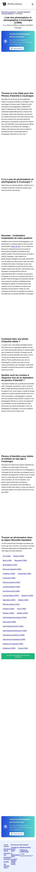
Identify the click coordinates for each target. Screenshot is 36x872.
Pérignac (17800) (8, 613)
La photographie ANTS (15, 854)
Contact (6, 861)
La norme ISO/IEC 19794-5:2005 (14, 861)
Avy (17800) (7, 556)
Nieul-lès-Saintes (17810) (11, 604)
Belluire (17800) (18, 556)
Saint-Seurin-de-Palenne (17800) (14, 635)
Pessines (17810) (8, 608)
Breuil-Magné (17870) (10, 565)
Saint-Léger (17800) (9, 622)
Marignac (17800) (27, 595)
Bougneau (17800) (20, 560)
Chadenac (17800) (9, 573)
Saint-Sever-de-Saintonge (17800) (14, 639)
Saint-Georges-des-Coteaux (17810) (15, 617)
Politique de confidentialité (24, 850)
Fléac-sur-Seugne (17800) (11, 582)
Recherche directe (7, 849)
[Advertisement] (18, 71)
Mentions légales (25, 847)
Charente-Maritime (7, 13)
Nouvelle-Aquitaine (23, 12)
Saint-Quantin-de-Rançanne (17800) (15, 630)
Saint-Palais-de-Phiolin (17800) (13, 626)
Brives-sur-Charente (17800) (12, 569)
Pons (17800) (21, 608)
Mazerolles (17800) (9, 600)
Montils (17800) (23, 600)
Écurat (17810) (23, 648)
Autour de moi (7, 854)
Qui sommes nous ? (6, 865)
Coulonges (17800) (9, 578)
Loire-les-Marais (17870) (11, 595)
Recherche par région (8, 12)
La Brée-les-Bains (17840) (11, 587)
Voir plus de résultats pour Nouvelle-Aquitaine (18, 656)
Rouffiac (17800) (22, 613)
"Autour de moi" (16, 246)
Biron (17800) (7, 560)
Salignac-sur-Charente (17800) (13, 644)
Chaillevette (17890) (24, 573)
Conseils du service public (15, 849)
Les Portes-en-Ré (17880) (11, 591)
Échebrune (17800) (9, 648)
